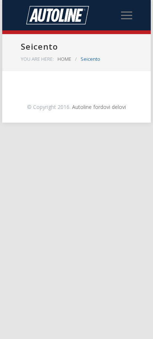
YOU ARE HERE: (37, 59)
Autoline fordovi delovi (99, 106)
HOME (64, 59)
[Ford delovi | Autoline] (71, 15)
